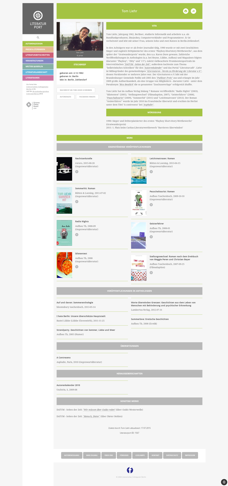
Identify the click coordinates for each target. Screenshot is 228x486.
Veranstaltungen (34, 60)
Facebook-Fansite (87, 97)
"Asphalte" (148, 104)
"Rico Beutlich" (126, 84)
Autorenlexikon (34, 43)
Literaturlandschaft (36, 72)
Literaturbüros (32, 94)
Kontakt (155, 455)
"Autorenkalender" (153, 68)
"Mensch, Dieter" (91, 416)
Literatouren (32, 77)
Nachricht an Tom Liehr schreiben (76, 90)
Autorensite (65, 97)
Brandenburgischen (41, 91)
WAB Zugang (92, 455)
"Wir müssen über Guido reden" (99, 409)
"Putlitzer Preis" (164, 78)
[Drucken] (185, 11)
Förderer (124, 455)
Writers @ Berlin (34, 66)
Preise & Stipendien (35, 49)
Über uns (109, 455)
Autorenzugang (71, 455)
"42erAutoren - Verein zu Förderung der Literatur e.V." (173, 71)
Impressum (190, 455)
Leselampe (140, 455)
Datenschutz (172, 455)
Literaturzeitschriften (38, 55)
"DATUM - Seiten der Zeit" (137, 64)
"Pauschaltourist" (115, 98)
